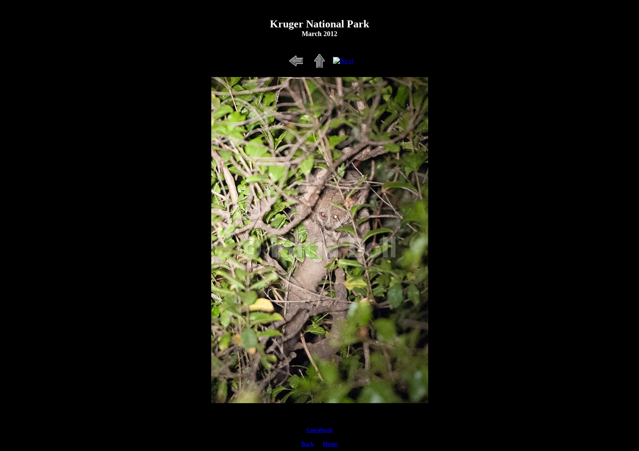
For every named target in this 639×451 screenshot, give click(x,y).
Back (307, 444)
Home (330, 444)
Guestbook (319, 430)
